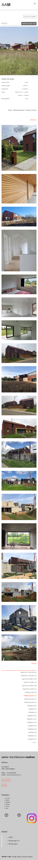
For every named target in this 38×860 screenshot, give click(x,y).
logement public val (30, 682)
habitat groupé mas (29, 23)
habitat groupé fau (30, 692)
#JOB (11, 837)
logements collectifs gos (28, 672)
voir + (34, 742)
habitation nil (32, 712)
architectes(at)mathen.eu (13, 775)
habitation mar (31, 722)
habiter (8, 800)
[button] (3, 51)
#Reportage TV (14, 841)
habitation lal (32, 732)
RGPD (4, 785)
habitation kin (32, 739)
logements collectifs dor (28, 675)
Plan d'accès (6, 780)
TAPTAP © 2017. (7, 856)
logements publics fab (29, 685)
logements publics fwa (29, 679)
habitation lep (32, 726)
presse (8, 806)
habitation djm (31, 705)
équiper (8, 804)
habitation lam (31, 715)
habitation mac (31, 719)
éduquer (8, 802)
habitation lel (32, 709)
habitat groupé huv (30, 699)
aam (7, 808)
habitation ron (32, 736)
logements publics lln (29, 689)
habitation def (32, 729)
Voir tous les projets (30, 16)
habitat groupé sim (30, 702)
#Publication (13, 844)
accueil (8, 798)
